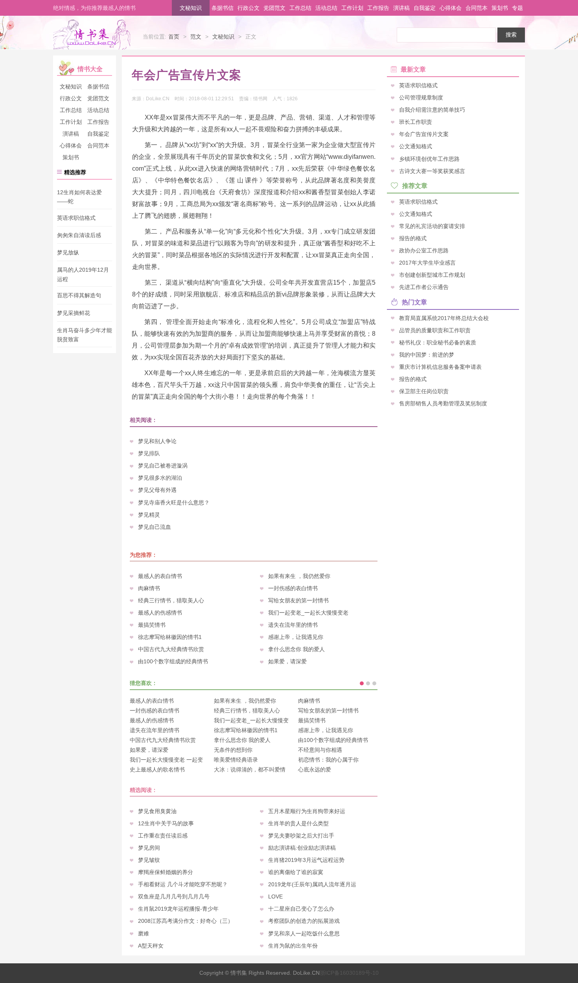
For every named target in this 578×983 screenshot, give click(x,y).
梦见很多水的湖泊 (160, 478)
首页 (173, 36)
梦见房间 (149, 848)
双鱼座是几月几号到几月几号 (174, 896)
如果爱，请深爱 (287, 661)
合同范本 (477, 8)
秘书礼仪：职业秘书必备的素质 (437, 342)
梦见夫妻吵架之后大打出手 (301, 835)
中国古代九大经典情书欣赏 (171, 649)
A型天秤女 (151, 946)
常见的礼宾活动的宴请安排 (432, 226)
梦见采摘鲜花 (73, 313)
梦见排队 (149, 453)
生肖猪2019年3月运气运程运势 (306, 860)
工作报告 (378, 8)
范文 (195, 36)
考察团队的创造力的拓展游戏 (304, 921)
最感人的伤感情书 (160, 612)
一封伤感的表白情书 (293, 588)
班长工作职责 (415, 122)
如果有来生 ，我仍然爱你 (299, 576)
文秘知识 (191, 8)
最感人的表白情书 (160, 576)
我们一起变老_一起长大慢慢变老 (308, 612)
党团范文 (274, 8)
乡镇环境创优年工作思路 (429, 158)
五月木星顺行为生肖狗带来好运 (306, 811)
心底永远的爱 (314, 769)
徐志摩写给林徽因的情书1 (170, 637)
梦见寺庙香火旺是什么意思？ (174, 502)
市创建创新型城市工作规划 (432, 275)
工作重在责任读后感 (163, 835)
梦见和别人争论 (157, 441)
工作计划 (352, 8)
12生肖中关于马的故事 (166, 823)
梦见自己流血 (154, 527)
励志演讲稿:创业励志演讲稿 (302, 848)
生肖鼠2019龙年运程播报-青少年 (178, 909)
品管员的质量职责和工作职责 (435, 330)
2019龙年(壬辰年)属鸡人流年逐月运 (312, 884)
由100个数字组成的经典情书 (173, 661)
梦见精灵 (149, 515)
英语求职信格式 (76, 218)
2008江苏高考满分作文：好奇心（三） (185, 921)
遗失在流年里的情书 (293, 625)
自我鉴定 (425, 8)
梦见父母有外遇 (157, 490)
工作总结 (300, 8)
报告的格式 (413, 238)
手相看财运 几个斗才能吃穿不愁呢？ (183, 884)
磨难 (143, 933)
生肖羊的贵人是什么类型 (298, 823)
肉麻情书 (149, 588)
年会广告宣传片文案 (424, 134)
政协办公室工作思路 (424, 250)
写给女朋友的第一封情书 (298, 600)
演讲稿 (401, 8)
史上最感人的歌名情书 (157, 769)
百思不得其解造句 (79, 296)
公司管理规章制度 (421, 97)
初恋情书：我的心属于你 (328, 760)
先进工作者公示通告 (424, 287)
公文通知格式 (415, 146)
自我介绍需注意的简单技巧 (432, 110)
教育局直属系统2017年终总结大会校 (444, 318)
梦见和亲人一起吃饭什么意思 (304, 933)
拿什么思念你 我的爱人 (296, 649)
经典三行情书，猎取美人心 (171, 600)
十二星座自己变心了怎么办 (301, 909)
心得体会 (451, 8)
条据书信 (223, 8)
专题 (517, 8)
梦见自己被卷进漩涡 (163, 465)
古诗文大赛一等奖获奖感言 (432, 171)
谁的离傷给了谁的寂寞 (295, 872)
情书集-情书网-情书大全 (91, 35)
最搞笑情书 (152, 625)
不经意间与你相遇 (320, 750)
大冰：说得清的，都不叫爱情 (249, 769)
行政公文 (248, 8)
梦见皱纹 (149, 860)
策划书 (499, 8)
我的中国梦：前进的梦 (426, 354)
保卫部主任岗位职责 (424, 391)
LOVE (275, 896)
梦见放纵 (68, 252)
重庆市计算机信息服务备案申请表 (440, 366)
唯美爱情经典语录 (236, 760)
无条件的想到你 (233, 750)
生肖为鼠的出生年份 (293, 946)
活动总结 (326, 8)
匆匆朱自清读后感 (79, 235)
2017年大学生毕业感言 (427, 263)
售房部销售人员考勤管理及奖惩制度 (443, 403)
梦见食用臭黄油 (157, 811)
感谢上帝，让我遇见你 (295, 637)
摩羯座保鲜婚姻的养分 (165, 872)
